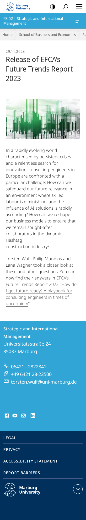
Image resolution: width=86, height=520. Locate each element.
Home (7, 34)
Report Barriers (21, 472)
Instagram (24, 416)
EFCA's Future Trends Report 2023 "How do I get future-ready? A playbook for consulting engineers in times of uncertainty (41, 290)
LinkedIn (33, 416)
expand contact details (78, 489)
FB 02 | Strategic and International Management (79, 21)
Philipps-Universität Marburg (31, 497)
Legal (9, 437)
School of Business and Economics (47, 34)
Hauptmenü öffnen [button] (79, 6)
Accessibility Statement (30, 461)
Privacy (11, 449)
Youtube (14, 416)
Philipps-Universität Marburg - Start (20, 7)
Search (65, 6)
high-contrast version (52, 6)
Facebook (6, 416)
